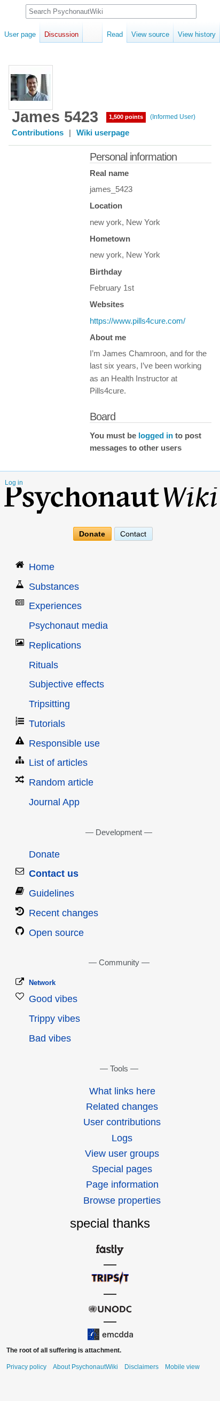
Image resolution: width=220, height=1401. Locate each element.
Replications (55, 645)
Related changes (122, 1106)
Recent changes (63, 913)
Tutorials (47, 723)
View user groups (122, 1153)
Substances (54, 586)
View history (197, 34)
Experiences (55, 606)
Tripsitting (49, 704)
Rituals (43, 665)
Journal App (54, 802)
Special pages (122, 1169)
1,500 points (126, 117)
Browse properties (122, 1200)
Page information (122, 1184)
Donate (92, 534)
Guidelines (51, 893)
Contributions (38, 133)
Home (41, 567)
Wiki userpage (102, 133)
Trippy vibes (54, 1018)
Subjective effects (66, 684)
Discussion (61, 34)
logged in (155, 435)
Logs (122, 1138)
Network (42, 983)
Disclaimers (141, 1367)
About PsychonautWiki (85, 1367)
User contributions (122, 1122)
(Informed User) (172, 117)
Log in (14, 482)
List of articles (58, 762)
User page (20, 34)
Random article (61, 782)
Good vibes (53, 999)
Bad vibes (50, 1038)
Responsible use (64, 743)
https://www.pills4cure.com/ (137, 321)
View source (150, 34)
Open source (56, 932)
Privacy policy (26, 1367)
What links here (122, 1091)
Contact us (53, 873)
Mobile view (182, 1367)
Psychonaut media (68, 625)
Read (115, 34)
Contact (133, 534)
